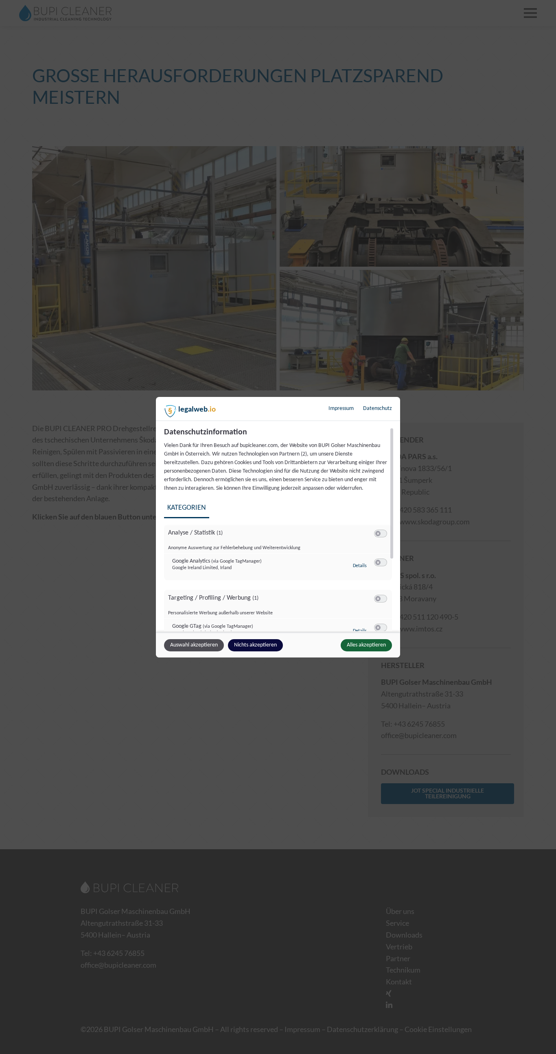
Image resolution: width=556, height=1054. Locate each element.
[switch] (380, 534)
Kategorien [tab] (186, 508)
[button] (378, 533)
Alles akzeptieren (366, 645)
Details (360, 565)
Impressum (341, 408)
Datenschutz (377, 408)
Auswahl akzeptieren (194, 645)
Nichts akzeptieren (255, 645)
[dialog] (278, 527)
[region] (279, 529)
